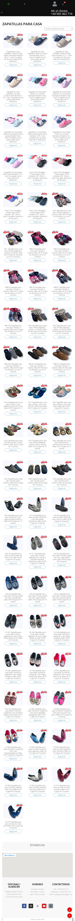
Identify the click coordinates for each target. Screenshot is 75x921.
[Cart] (62, 4)
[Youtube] (44, 906)
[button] (1, 12)
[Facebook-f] (24, 906)
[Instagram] (31, 906)
